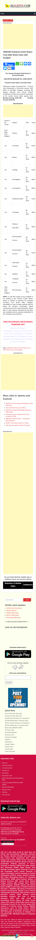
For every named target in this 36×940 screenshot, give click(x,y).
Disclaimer (5, 773)
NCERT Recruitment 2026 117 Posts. (17, 423)
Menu (2, 13)
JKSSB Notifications (12, 613)
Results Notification (11, 732)
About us (5, 763)
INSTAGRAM (26, 322)
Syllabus (7, 739)
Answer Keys (9, 746)
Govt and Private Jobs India (13, 713)
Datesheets (8, 742)
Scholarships (9, 749)
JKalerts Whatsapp (8, 787)
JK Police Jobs (9, 730)
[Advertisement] (18, 36)
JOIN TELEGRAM (11, 322)
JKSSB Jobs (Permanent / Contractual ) (17, 718)
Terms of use (6, 794)
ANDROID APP (18, 324)
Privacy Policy (6, 789)
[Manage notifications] (31, 936)
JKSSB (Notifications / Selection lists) (16, 720)
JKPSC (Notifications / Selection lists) (16, 725)
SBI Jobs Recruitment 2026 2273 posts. (18, 425)
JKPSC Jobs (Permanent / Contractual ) (17, 723)
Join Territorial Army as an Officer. (16, 408)
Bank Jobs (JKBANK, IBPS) (13, 727)
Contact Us (5, 770)
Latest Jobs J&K (10, 751)
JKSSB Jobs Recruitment (14, 608)
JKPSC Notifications (12, 615)
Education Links (7, 775)
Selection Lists (9, 735)
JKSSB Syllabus (11, 610)
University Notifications (13, 617)
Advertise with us (7, 765)
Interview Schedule (11, 737)
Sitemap (4, 792)
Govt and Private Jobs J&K (13, 716)
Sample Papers (10, 744)
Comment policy (7, 768)
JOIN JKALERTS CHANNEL (10, 833)
